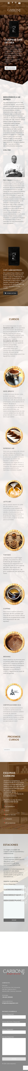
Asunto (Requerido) (7, 1029)
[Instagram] (15, 2)
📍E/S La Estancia (9, 823)
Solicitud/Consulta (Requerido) (12, 900)
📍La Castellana (9, 807)
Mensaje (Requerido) (8, 1037)
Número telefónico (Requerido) (12, 895)
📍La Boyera (8, 819)
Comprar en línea (11, 293)
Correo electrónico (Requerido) (12, 889)
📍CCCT (6, 811)
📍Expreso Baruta (10, 815)
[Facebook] (12, 2)
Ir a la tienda (11, 68)
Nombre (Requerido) (9, 884)
